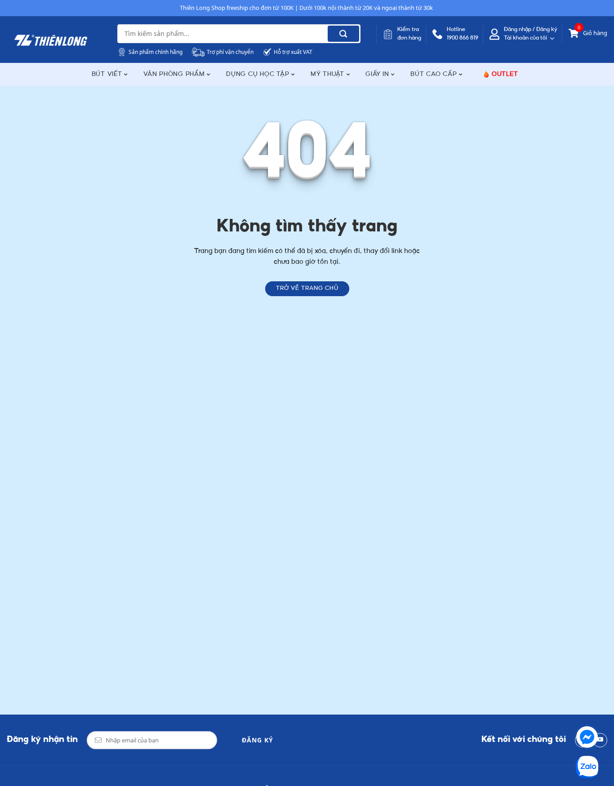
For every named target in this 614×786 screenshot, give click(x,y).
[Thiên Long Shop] (51, 40)
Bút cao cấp (434, 74)
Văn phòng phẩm (175, 74)
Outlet (505, 74)
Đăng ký (257, 740)
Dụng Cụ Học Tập (258, 74)
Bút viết (108, 74)
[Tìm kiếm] (343, 34)
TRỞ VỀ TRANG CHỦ (307, 288)
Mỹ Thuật (329, 74)
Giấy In (378, 74)
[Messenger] (587, 737)
